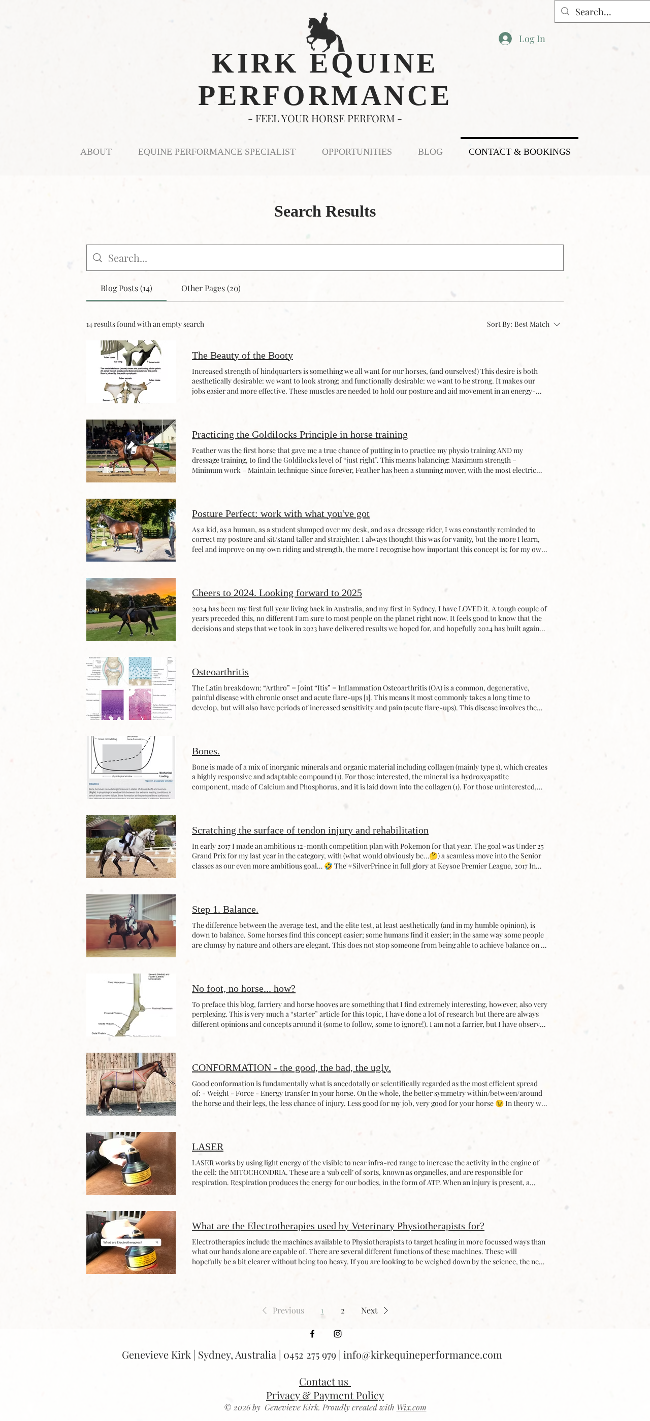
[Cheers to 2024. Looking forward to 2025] (131, 609)
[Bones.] (131, 767)
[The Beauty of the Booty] (131, 371)
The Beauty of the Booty (242, 355)
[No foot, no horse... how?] (131, 1005)
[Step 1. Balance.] (131, 925)
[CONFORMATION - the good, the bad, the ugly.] (131, 1084)
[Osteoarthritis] (131, 688)
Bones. (206, 750)
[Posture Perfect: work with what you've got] (131, 530)
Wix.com (412, 1407)
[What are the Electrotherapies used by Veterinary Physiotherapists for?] (131, 1242)
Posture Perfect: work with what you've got (281, 513)
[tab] (126, 288)
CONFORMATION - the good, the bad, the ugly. (291, 1067)
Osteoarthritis (220, 671)
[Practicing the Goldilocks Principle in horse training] (131, 451)
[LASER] (131, 1163)
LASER (207, 1146)
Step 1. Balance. (225, 909)
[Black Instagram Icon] (338, 1334)
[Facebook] (312, 1334)
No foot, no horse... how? (244, 988)
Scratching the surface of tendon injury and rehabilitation (310, 830)
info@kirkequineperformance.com (422, 1354)
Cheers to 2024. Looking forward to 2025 (277, 592)
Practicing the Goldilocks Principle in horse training (300, 434)
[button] (281, 1310)
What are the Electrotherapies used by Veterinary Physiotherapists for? (338, 1225)
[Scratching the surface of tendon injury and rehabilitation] (131, 846)
